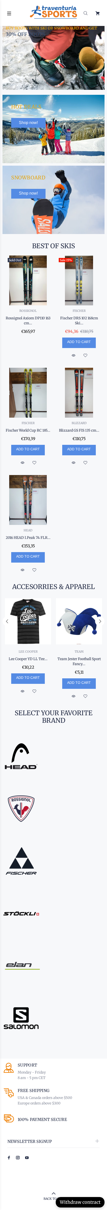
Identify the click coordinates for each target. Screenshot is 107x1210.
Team (79, 651)
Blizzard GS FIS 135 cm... (79, 430)
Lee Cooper (28, 651)
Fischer (79, 311)
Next (100, 621)
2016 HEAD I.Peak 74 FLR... (28, 537)
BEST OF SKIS (53, 246)
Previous (7, 621)
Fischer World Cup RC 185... (28, 430)
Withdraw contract (80, 1202)
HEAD (28, 530)
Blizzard (79, 423)
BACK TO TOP (54, 1199)
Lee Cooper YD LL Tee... (28, 659)
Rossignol (28, 311)
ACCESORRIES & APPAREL (53, 587)
